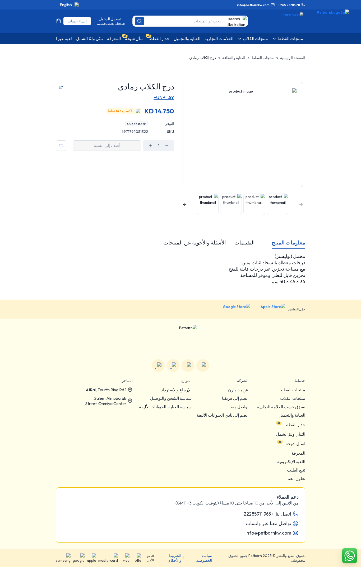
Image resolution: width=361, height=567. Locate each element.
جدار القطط (295, 424)
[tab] (288, 242)
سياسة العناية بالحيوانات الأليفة (165, 406)
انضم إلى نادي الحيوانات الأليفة (222, 415)
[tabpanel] (180, 269)
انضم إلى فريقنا (235, 398)
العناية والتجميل (292, 415)
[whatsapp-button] (349, 555)
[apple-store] (269, 309)
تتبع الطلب (296, 470)
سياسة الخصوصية (204, 558)
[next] (185, 204)
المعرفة (298, 453)
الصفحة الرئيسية (292, 57)
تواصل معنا (238, 406)
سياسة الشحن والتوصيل (171, 398)
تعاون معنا (296, 478)
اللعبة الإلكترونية (291, 461)
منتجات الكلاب (292, 398)
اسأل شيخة (295, 443)
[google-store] (232, 309)
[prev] (301, 204)
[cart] (58, 21)
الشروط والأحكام (174, 558)
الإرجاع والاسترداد (176, 389)
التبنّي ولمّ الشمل (290, 434)
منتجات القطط (263, 57)
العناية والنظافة (233, 57)
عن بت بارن (238, 389)
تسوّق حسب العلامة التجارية (281, 406)
